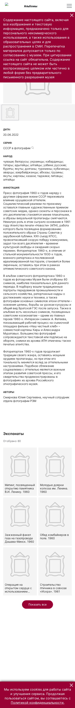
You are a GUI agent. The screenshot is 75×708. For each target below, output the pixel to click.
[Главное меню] (69, 6)
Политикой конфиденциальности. (37, 703)
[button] (71, 15)
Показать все (37, 604)
